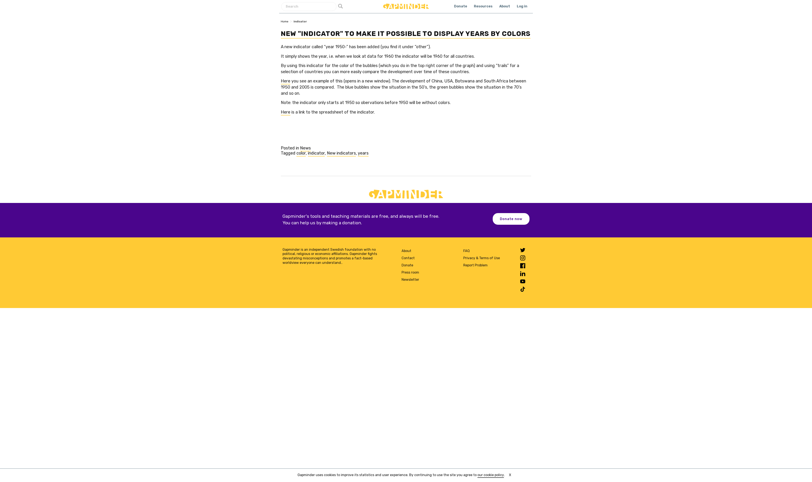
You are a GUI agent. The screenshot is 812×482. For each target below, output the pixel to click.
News (305, 148)
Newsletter (410, 280)
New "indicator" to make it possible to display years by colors (406, 34)
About (504, 6)
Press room (410, 272)
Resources (483, 6)
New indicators (341, 153)
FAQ (466, 251)
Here (285, 81)
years (363, 153)
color (301, 153)
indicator (316, 153)
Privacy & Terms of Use (481, 258)
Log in (522, 6)
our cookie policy (490, 475)
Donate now (511, 219)
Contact (408, 258)
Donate (460, 6)
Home (284, 21)
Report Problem (475, 265)
